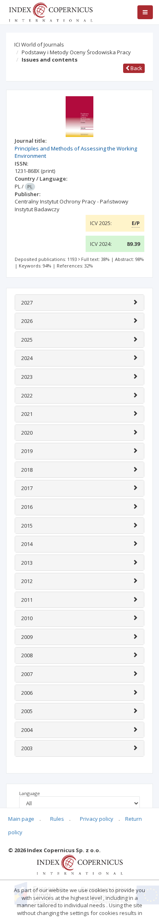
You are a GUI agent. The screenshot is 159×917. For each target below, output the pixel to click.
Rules (57, 818)
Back (135, 68)
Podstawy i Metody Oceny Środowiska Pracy (76, 52)
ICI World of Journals (39, 44)
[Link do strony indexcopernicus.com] (80, 864)
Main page (21, 818)
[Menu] (145, 12)
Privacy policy (96, 818)
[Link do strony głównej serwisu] (50, 11)
